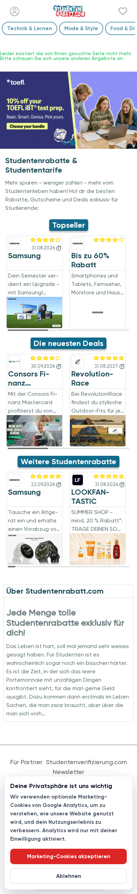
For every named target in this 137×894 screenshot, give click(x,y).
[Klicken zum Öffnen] (68, 110)
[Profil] (14, 11)
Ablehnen (68, 876)
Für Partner (26, 762)
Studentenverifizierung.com (86, 762)
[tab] (65, 143)
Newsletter (68, 772)
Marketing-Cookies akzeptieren (68, 856)
